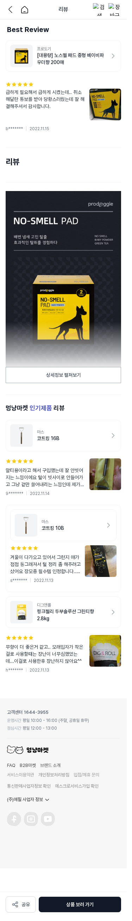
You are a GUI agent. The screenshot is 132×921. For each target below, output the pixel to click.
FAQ (11, 765)
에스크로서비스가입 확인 (77, 786)
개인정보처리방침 (53, 774)
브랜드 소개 (50, 765)
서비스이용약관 (20, 774)
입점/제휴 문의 (86, 774)
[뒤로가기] (12, 9)
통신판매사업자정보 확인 (29, 786)
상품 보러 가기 (80, 904)
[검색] (99, 9)
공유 (25, 904)
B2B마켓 (28, 765)
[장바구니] (114, 9)
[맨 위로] (116, 882)
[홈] (24, 9)
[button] (63, 106)
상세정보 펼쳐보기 (63, 375)
